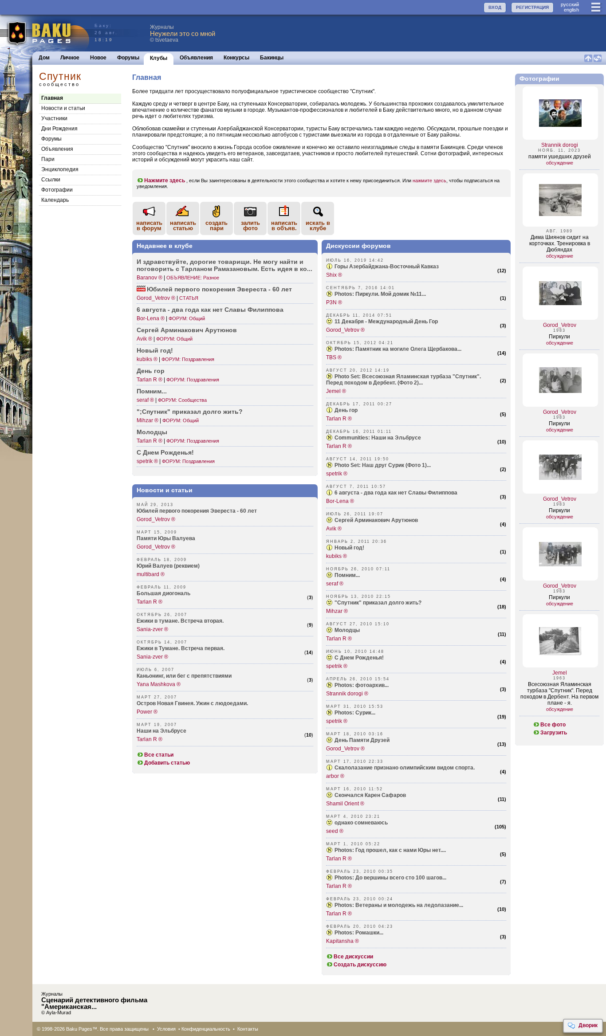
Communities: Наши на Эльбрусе (377, 438)
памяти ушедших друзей (559, 156)
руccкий (570, 4)
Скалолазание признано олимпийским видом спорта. (404, 768)
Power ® (147, 712)
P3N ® (334, 302)
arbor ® (335, 776)
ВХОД (494, 7)
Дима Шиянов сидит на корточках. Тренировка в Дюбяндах (559, 243)
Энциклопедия (60, 169)
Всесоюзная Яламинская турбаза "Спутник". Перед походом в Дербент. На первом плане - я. (559, 693)
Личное (69, 58)
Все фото (553, 725)
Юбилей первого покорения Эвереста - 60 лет (219, 289)
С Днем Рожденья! (165, 452)
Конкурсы (236, 58)
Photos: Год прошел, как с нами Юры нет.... (390, 850)
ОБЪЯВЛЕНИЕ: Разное (192, 277)
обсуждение (559, 162)
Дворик (588, 1025)
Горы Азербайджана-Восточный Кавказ (386, 266)
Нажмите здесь (164, 180)
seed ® (334, 831)
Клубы (158, 58)
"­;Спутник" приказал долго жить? (190, 411)
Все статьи (158, 755)
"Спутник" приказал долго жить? (377, 603)
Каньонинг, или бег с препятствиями (184, 676)
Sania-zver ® (152, 629)
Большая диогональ (163, 593)
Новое (98, 58)
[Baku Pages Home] (45, 33)
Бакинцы (271, 58)
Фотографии (57, 190)
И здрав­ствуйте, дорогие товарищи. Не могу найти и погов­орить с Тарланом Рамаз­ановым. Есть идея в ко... (224, 265)
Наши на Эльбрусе (161, 731)
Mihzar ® (147, 420)
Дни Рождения (59, 129)
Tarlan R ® (149, 380)
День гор (151, 370)
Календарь (55, 200)
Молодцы (152, 432)
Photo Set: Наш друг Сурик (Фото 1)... (382, 465)
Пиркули (559, 337)
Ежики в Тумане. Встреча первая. (180, 648)
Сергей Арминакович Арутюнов (376, 520)
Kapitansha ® (342, 941)
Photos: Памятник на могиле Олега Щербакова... (397, 349)
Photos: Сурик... (354, 713)
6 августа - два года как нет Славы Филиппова (210, 309)
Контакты (247, 1029)
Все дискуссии (353, 957)
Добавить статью (167, 763)
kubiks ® (147, 359)
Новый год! (155, 350)
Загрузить (553, 733)
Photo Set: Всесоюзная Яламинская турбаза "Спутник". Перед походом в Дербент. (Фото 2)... (403, 379)
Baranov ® (149, 278)
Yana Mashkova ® (159, 684)
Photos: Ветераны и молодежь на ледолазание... (398, 905)
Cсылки (50, 180)
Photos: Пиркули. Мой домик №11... (380, 294)
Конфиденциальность (205, 1029)
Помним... (152, 391)
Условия (166, 1029)
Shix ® (334, 275)
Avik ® (144, 339)
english (571, 9)
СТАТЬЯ (188, 298)
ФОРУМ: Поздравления (187, 359)
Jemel (559, 673)
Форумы (128, 58)
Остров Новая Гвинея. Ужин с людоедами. (192, 703)
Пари (48, 159)
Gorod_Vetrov (559, 325)
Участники (54, 118)
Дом (44, 58)
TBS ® (334, 357)
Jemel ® (336, 391)
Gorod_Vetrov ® (156, 298)
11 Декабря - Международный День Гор (386, 321)
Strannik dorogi (559, 145)
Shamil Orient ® (345, 804)
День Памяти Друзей (362, 740)
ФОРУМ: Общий (187, 318)
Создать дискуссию (360, 964)
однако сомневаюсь (361, 823)
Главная (52, 98)
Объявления (196, 58)
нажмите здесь (429, 180)
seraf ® (145, 400)
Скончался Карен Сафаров (370, 795)
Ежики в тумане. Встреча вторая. (180, 621)
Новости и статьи (63, 108)
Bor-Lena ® (151, 318)
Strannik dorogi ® (347, 694)
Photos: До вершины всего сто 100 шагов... (390, 878)
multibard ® (151, 574)
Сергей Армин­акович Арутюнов (187, 330)
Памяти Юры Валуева (166, 538)
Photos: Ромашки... (358, 933)
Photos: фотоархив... (361, 685)
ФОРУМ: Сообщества (182, 400)
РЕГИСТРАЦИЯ (532, 7)
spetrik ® (147, 461)
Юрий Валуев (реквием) (168, 566)
